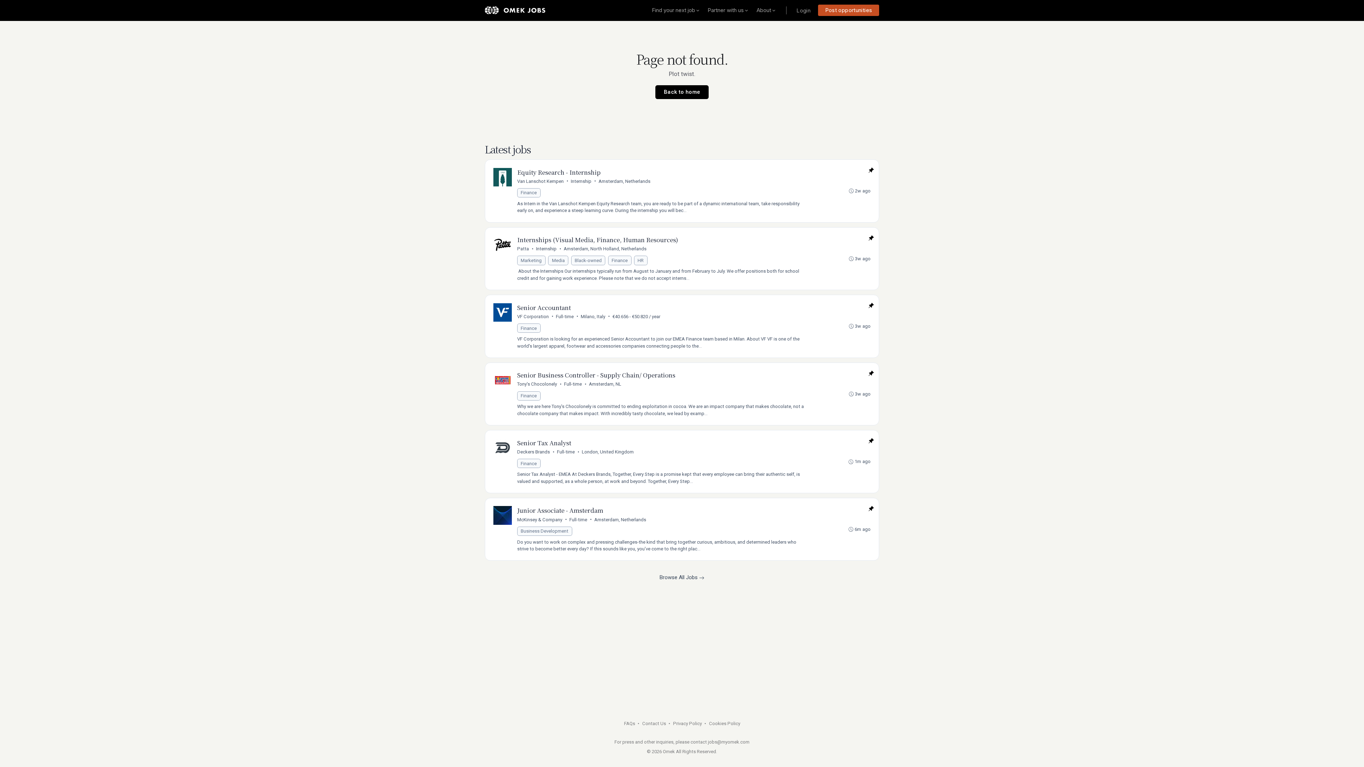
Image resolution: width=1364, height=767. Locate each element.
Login (803, 10)
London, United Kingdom (608, 452)
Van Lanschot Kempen (540, 181)
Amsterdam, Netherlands (624, 181)
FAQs (629, 723)
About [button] (764, 10)
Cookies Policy (724, 723)
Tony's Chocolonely (537, 384)
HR (641, 260)
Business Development (544, 531)
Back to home (682, 92)
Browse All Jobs (679, 577)
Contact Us (654, 723)
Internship (581, 181)
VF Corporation (533, 316)
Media (558, 260)
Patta (523, 248)
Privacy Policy (687, 723)
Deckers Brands (533, 452)
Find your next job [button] (673, 10)
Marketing (531, 260)
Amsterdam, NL (605, 384)
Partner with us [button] (726, 10)
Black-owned (588, 260)
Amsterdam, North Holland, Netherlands (605, 248)
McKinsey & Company (539, 519)
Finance (529, 192)
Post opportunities (848, 10)
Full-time (565, 316)
